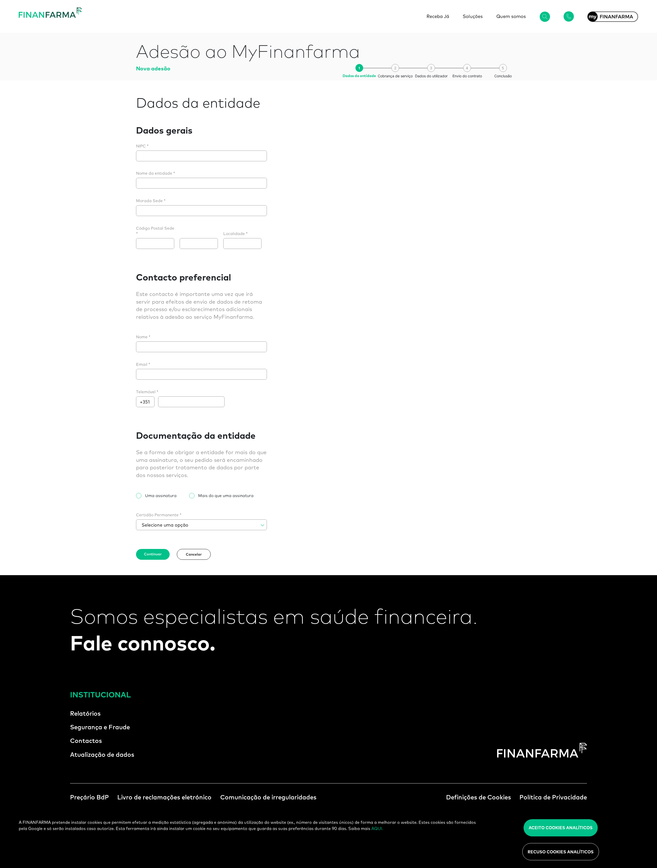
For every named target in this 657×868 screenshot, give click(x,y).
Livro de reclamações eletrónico (164, 797)
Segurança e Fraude (100, 727)
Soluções (473, 16)
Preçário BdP (89, 797)
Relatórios (85, 713)
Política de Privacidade (553, 797)
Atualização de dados (102, 754)
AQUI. (377, 828)
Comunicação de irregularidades (268, 797)
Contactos (86, 740)
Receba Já (438, 16)
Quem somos (511, 16)
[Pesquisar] (545, 16)
